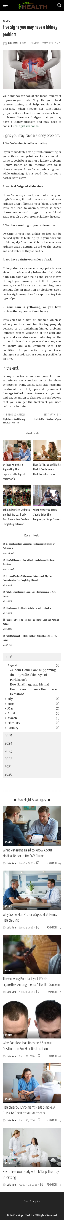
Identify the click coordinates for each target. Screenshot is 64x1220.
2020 (8, 774)
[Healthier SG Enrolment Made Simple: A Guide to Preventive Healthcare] (32, 1083)
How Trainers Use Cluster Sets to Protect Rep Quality (28, 608)
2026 (8, 657)
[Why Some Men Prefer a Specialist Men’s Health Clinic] (32, 890)
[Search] (59, 5)
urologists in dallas (26, 126)
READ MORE (52, 863)
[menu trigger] (6, 5)
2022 (8, 759)
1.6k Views (34, 43)
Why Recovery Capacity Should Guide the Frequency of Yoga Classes (47, 515)
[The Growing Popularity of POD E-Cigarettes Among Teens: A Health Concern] (32, 954)
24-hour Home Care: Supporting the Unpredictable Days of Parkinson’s (33, 674)
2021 (8, 767)
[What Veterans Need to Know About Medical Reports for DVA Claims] (32, 826)
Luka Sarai (13, 43)
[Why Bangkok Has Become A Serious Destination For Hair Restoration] (32, 1018)
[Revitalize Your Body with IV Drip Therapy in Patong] (32, 1147)
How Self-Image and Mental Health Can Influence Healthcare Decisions (47, 469)
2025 (8, 736)
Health (6, 21)
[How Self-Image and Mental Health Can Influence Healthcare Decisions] (47, 450)
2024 (8, 743)
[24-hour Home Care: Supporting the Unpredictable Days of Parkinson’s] (17, 450)
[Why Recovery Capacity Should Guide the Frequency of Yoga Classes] (47, 495)
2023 (8, 751)
